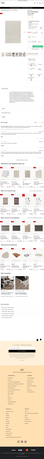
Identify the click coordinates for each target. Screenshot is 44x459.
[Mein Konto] (34, 3)
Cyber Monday (8, 435)
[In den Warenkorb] (9, 187)
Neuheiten (8, 421)
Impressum (10, 379)
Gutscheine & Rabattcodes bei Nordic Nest (13, 437)
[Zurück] (2, 32)
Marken (7, 413)
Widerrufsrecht (10, 403)
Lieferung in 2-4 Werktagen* (22, 0)
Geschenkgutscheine (31, 391)
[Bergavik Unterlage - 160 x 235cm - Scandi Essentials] (29, 42)
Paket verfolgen (11, 393)
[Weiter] (24, 32)
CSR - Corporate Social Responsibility (31, 413)
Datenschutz (10, 397)
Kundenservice (10, 377)
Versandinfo (40, 64)
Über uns (26, 411)
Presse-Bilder (27, 419)
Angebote (7, 417)
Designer (7, 415)
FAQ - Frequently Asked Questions (14, 389)
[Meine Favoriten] (37, 3)
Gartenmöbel (29, 389)
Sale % (7, 419)
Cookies (9, 399)
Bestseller (7, 423)
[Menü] (42, 3)
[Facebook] (18, 441)
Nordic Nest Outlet (28, 421)
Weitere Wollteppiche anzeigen (7, 315)
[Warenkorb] (40, 3)
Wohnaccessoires (30, 381)
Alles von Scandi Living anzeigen (36, 190)
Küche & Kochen (30, 379)
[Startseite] (3, 3)
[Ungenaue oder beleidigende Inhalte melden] (42, 138)
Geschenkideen (9, 429)
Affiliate (26, 417)
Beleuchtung (29, 383)
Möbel (28, 387)
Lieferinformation (11, 391)
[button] (30, 17)
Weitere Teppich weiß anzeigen (7, 309)
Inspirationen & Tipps (9, 411)
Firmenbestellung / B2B (12, 401)
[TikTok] (25, 441)
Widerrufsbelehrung (11, 387)
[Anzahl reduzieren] (28, 46)
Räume (7, 427)
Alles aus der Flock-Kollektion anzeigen (35, 217)
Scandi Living (41, 28)
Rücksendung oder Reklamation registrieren (15, 383)
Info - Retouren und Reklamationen (14, 381)
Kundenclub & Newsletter (12, 385)
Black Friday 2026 (9, 433)
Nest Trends (8, 431)
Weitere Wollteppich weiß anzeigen (8, 313)
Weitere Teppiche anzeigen (7, 317)
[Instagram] (22, 441)
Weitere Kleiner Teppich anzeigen (8, 311)
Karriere (26, 415)
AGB (8, 395)
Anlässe (7, 425)
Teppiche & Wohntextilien (31, 385)
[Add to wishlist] (7, 187)
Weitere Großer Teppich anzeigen (8, 307)
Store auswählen (39, 69)
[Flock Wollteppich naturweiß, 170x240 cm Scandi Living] (13, 32)
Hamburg (26, 423)
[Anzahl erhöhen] (31, 46)
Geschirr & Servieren (31, 377)
